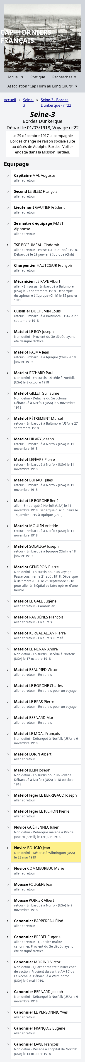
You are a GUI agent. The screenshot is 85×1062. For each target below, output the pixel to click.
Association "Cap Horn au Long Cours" (42, 86)
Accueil (15, 76)
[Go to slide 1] (41, 69)
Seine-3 (28, 102)
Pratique (37, 76)
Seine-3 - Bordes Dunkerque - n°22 (56, 102)
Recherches (64, 76)
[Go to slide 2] (44, 69)
